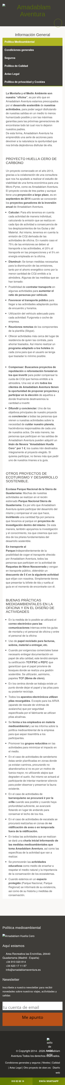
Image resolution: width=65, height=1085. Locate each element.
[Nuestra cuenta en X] (22, 1040)
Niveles (46, 1062)
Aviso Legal (16, 1067)
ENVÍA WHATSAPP (48, 1081)
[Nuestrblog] (42, 1040)
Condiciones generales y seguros (22, 1062)
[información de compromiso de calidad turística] (49, 1047)
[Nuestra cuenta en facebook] (15, 1040)
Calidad (56, 1062)
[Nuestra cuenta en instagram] (29, 1040)
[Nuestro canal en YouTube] (35, 1040)
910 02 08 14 (18, 1081)
